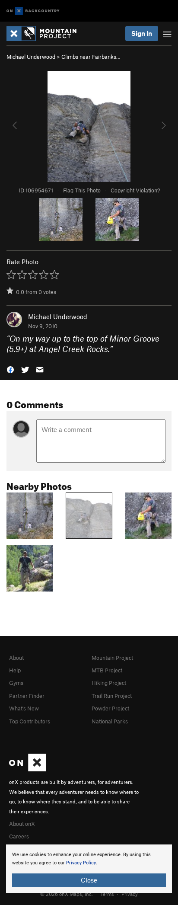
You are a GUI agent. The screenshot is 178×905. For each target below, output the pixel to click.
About (16, 657)
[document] (89, 869)
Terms (107, 894)
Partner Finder (26, 695)
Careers (19, 836)
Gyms (16, 682)
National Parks (110, 721)
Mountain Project (112, 657)
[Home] (45, 33)
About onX (22, 823)
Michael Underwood (30, 56)
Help (15, 670)
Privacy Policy (81, 863)
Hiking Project (109, 682)
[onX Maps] (27, 769)
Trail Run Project (112, 695)
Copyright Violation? (135, 190)
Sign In (141, 33)
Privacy (129, 894)
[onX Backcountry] (33, 11)
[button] (10, 369)
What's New (24, 708)
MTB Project (107, 670)
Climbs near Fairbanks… (91, 56)
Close (89, 880)
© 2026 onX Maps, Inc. (66, 894)
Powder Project (110, 708)
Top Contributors (29, 721)
